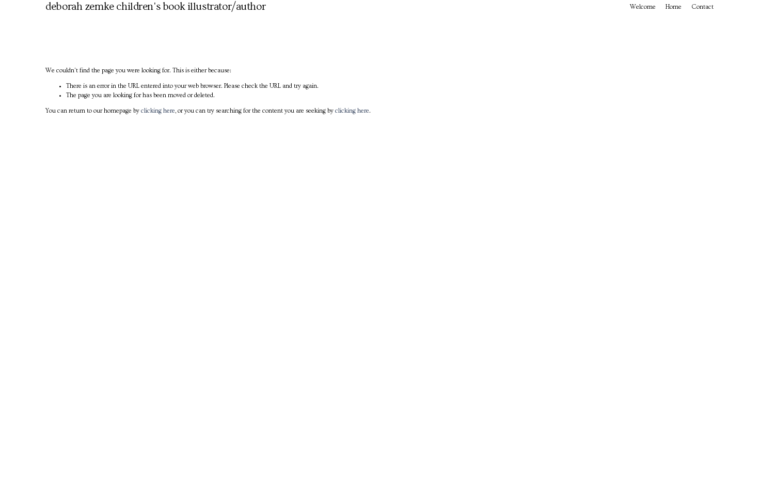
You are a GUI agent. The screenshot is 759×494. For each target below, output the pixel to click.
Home (674, 7)
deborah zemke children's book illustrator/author (155, 6)
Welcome (643, 7)
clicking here (158, 110)
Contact (702, 7)
